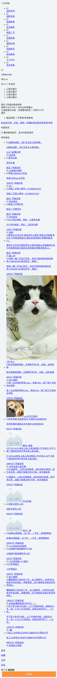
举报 (50, 123)
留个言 (4, 670)
